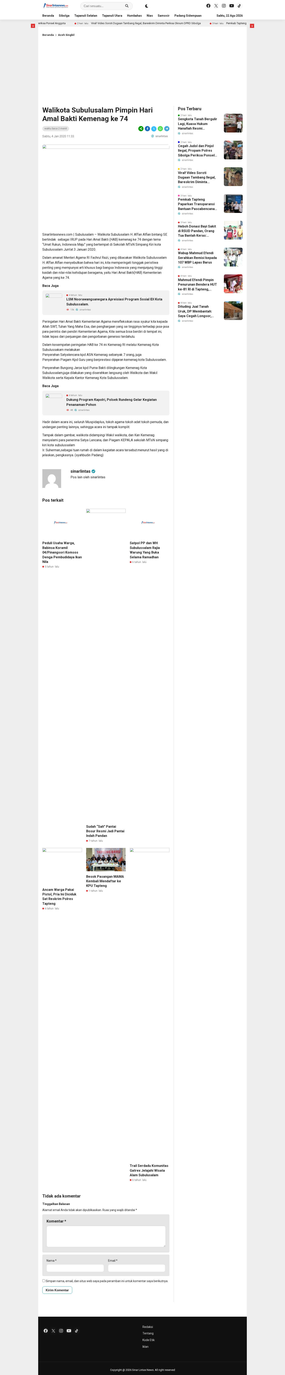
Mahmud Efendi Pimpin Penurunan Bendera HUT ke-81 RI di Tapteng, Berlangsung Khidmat (197, 285)
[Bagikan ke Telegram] (166, 128)
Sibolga (64, 15)
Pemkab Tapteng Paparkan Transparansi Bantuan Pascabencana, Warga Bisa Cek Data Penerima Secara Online (197, 204)
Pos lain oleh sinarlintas (88, 477)
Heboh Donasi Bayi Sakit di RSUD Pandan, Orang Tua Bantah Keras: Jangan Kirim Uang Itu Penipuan (197, 231)
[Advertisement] (142, 70)
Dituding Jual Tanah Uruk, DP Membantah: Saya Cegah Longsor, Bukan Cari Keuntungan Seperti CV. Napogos (196, 311)
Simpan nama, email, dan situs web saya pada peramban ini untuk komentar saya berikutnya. (107, 1281)
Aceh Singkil (66, 34)
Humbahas (134, 15)
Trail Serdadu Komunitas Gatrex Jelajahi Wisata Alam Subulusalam (149, 1170)
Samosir (164, 15)
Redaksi (147, 1327)
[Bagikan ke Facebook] (147, 128)
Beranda (48, 15)
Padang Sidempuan (188, 15)
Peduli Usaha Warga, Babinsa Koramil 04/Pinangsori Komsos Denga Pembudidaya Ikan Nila (62, 552)
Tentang (148, 1333)
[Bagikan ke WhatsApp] (160, 128)
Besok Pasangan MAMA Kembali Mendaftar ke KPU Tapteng (105, 881)
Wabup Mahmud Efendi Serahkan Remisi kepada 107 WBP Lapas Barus (197, 257)
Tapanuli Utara (112, 15)
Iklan (145, 1346)
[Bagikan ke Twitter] (154, 128)
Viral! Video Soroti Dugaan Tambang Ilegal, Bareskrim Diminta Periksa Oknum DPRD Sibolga (120, 23)
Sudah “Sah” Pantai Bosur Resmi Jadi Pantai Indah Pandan (105, 831)
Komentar (56, 1221)
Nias (150, 15)
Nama (52, 1260)
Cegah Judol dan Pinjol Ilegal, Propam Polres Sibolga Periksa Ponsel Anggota (196, 151)
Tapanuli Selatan (85, 15)
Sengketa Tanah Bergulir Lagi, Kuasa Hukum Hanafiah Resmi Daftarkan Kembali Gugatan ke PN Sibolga (197, 124)
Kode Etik (148, 1340)
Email (112, 1260)
